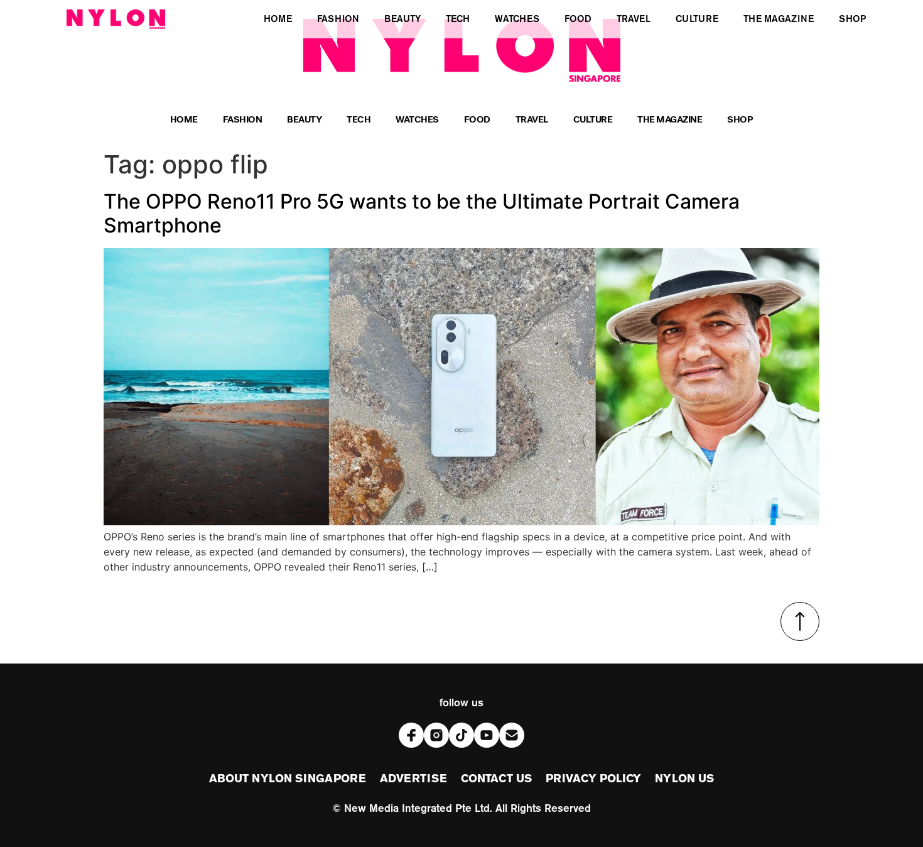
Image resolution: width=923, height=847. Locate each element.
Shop (740, 121)
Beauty (304, 121)
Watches (417, 121)
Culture (593, 121)
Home (184, 121)
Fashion (242, 121)
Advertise (413, 779)
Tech (358, 121)
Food (477, 121)
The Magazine (669, 121)
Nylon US (684, 779)
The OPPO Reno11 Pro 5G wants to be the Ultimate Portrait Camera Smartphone (422, 213)
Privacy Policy (593, 779)
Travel (531, 121)
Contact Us (496, 779)
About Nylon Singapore (287, 779)
